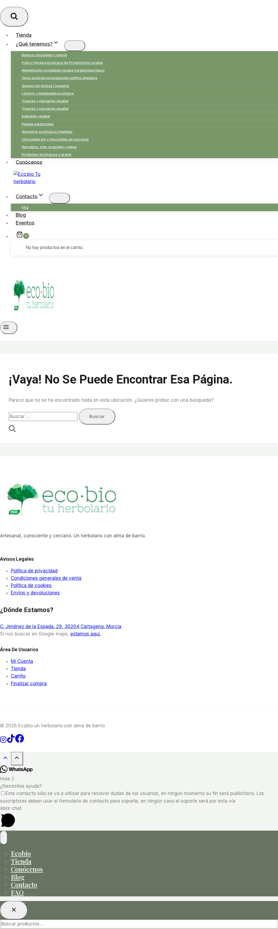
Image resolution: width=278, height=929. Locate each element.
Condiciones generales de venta (46, 578)
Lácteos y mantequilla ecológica (48, 93)
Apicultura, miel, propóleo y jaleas (49, 147)
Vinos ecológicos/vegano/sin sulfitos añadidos (59, 78)
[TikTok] (11, 741)
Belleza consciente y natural (44, 55)
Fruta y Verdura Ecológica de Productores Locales (62, 63)
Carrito (18, 676)
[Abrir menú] (8, 327)
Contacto (24, 884)
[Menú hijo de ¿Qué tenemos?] (74, 45)
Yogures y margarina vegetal (45, 101)
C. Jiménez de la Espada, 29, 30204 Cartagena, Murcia (60, 626)
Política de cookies (31, 585)
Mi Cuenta (22, 661)
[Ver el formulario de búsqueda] (14, 17)
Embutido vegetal (36, 116)
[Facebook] (19, 741)
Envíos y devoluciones (35, 593)
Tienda (23, 35)
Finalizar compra (29, 683)
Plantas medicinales (38, 124)
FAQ (25, 207)
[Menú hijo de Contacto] (59, 198)
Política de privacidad (34, 570)
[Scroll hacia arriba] (5, 759)
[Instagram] (3, 741)
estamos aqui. (85, 634)
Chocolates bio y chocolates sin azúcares (55, 139)
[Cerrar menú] (4, 838)
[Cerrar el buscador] (14, 910)
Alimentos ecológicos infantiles (47, 132)
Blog (21, 215)
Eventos (25, 223)
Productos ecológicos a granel (46, 154)
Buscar (273, 924)
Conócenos (29, 162)
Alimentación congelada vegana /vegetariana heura (63, 70)
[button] (139, 818)
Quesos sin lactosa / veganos (45, 86)
